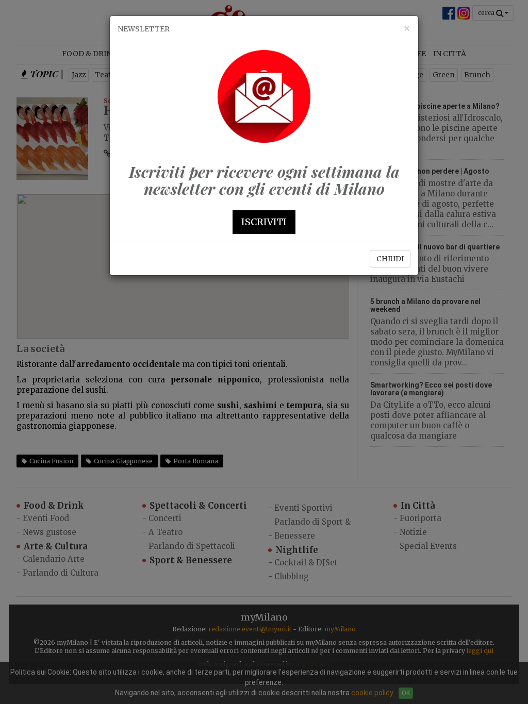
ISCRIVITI (264, 222)
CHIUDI (390, 258)
